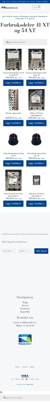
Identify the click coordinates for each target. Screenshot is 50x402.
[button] (43, 7)
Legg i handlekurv (13, 82)
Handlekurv (44, 1)
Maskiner (16, 16)
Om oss (8, 1)
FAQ (28, 1)
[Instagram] (25, 330)
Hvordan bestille (22, 1)
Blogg (4, 1)
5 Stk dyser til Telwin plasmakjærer (36, 194)
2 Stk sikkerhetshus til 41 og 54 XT (13, 154)
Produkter (10, 16)
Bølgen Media (30, 384)
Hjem (4, 16)
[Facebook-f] (21, 330)
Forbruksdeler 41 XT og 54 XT (25, 18)
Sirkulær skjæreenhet (13, 113)
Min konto (32, 1)
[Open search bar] (1, 392)
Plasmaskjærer (42, 16)
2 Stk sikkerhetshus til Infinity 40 (36, 154)
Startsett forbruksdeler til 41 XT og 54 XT (13, 74)
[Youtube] (29, 330)
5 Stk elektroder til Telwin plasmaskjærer (13, 194)
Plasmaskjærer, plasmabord (28, 16)
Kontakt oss (14, 1)
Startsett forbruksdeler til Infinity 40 (36, 74)
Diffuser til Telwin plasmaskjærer (36, 114)
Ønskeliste (38, 1)
